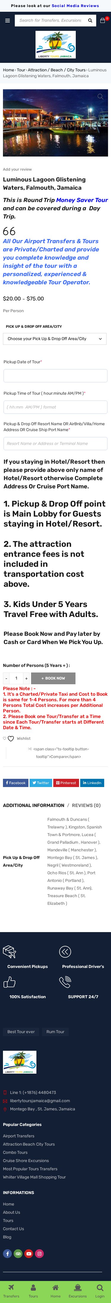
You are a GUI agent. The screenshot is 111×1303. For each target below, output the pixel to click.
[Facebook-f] (7, 1253)
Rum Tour (55, 1031)
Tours (8, 1220)
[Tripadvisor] (18, 1253)
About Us (11, 1212)
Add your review (17, 169)
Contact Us (13, 1228)
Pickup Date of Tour (23, 361)
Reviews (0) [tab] (86, 805)
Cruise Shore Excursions (26, 1160)
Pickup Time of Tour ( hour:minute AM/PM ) (45, 393)
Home (8, 70)
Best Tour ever (21, 1031)
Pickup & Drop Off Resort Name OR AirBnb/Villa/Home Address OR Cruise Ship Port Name (54, 426)
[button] (100, 96)
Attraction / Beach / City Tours (57, 70)
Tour (21, 70)
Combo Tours (15, 1152)
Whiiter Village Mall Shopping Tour (34, 1177)
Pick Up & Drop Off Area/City (34, 327)
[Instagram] (39, 1253)
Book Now (55, 678)
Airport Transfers (18, 1136)
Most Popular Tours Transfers (30, 1168)
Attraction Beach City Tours (29, 1144)
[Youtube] (28, 1253)
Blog (7, 1237)
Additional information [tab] (33, 805)
